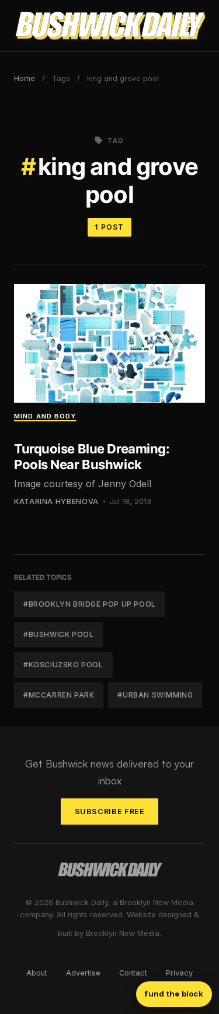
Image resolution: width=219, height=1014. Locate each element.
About (36, 973)
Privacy (179, 973)
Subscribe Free (110, 811)
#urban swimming (155, 695)
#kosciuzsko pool (63, 664)
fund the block (174, 993)
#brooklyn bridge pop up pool (89, 604)
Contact (133, 973)
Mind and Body (45, 416)
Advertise (83, 973)
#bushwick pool (58, 634)
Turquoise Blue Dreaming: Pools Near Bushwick (91, 456)
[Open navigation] (194, 25)
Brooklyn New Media (122, 933)
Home (24, 78)
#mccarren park (58, 695)
